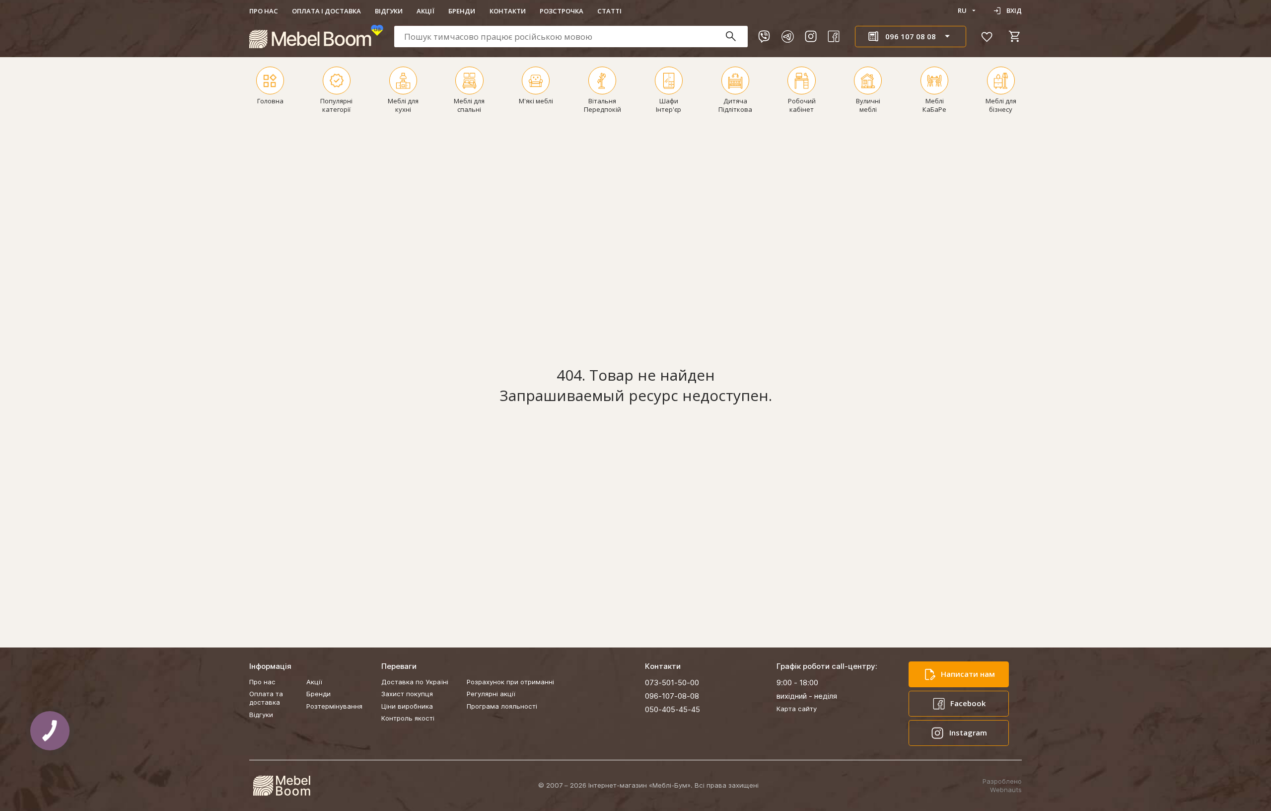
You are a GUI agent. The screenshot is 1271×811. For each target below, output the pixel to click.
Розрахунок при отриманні (510, 682)
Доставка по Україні (414, 682)
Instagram (968, 732)
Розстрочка (561, 10)
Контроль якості (407, 718)
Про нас (263, 10)
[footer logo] (281, 785)
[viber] (764, 36)
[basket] (1015, 36)
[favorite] (987, 36)
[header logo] (316, 36)
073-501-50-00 (672, 682)
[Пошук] (735, 36)
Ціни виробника (407, 706)
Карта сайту (797, 709)
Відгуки (389, 10)
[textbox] (571, 36)
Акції (425, 10)
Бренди (461, 10)
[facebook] (834, 36)
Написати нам (968, 674)
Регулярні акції (491, 694)
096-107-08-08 (672, 696)
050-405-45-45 (672, 709)
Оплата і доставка (326, 10)
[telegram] (787, 36)
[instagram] (811, 36)
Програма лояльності (502, 706)
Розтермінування (334, 706)
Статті (609, 10)
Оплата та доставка (266, 698)
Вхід (1014, 10)
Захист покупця (407, 694)
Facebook (968, 703)
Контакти (508, 10)
